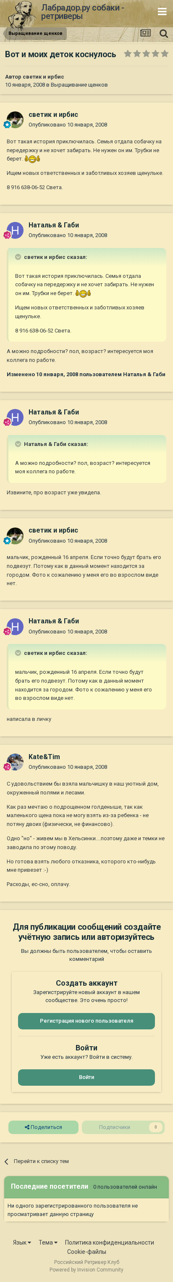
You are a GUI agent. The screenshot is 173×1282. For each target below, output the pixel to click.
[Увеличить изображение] (32, 159)
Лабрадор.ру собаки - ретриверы (82, 12)
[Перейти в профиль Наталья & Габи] (15, 230)
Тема (46, 1242)
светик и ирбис (43, 77)
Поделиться (45, 1127)
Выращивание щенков (79, 85)
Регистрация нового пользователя (86, 1021)
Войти (86, 1077)
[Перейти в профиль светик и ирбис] (15, 119)
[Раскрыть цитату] (19, 256)
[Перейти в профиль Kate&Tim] (15, 762)
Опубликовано (68, 124)
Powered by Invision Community (86, 1270)
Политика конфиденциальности (109, 1242)
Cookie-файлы (86, 1251)
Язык (20, 1242)
